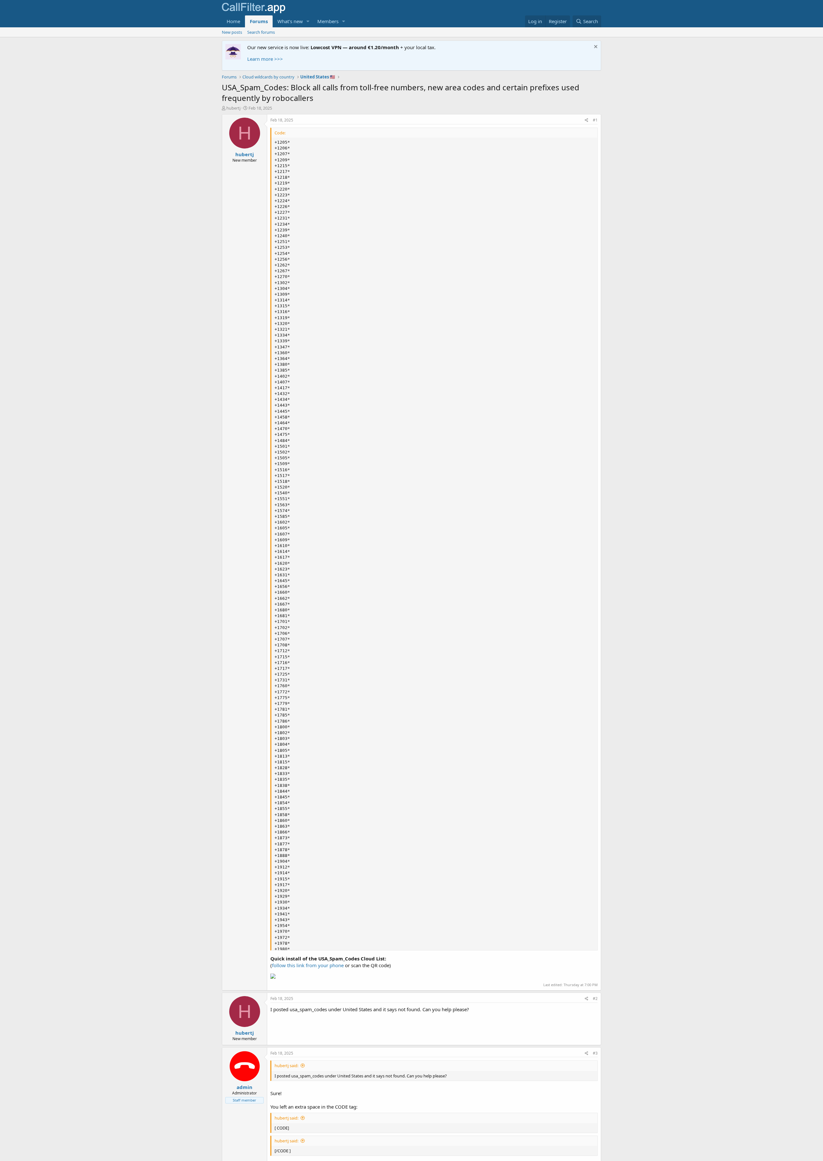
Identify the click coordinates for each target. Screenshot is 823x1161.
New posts (232, 32)
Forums (259, 21)
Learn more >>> (265, 59)
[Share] (587, 120)
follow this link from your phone (308, 965)
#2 (595, 998)
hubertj (233, 108)
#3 (595, 1053)
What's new (290, 21)
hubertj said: (286, 1065)
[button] (307, 21)
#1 (595, 120)
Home (233, 21)
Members (328, 21)
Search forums (261, 32)
